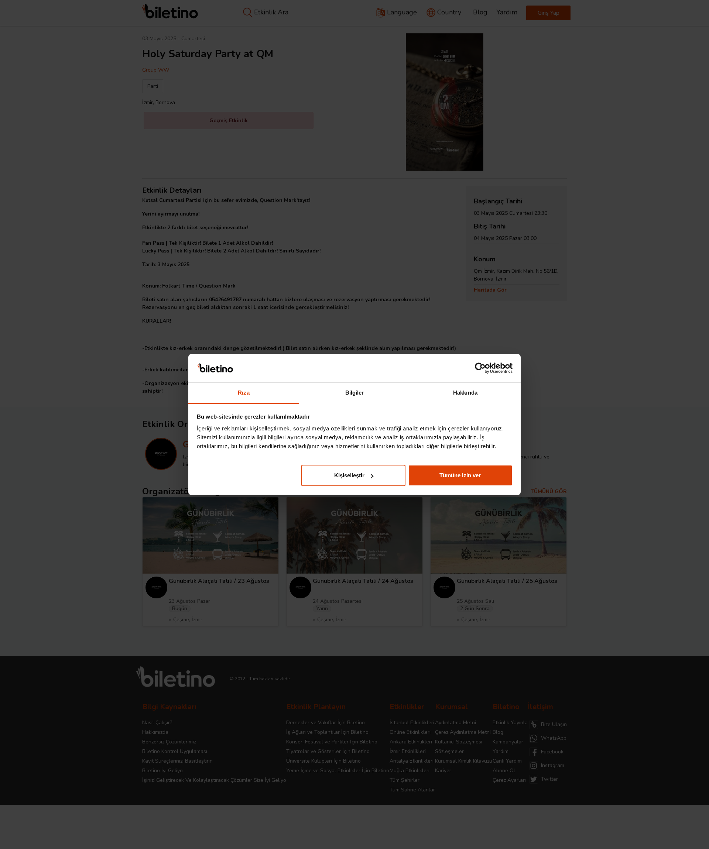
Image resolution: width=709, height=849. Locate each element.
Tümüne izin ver (460, 475)
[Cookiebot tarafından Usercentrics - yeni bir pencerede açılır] (480, 368)
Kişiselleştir (349, 475)
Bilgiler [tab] (354, 392)
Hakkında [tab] (465, 392)
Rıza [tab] (243, 392)
